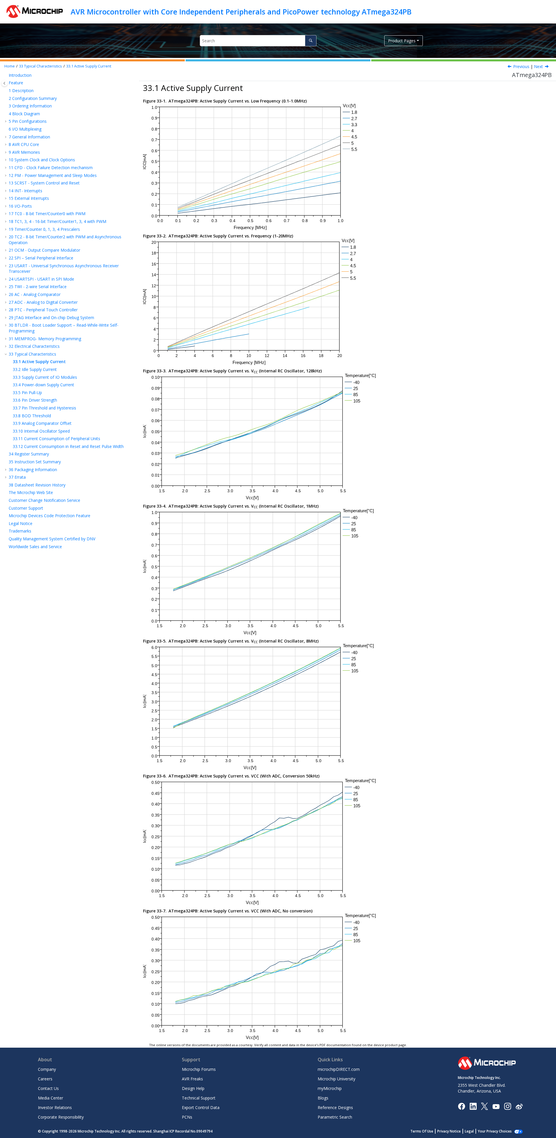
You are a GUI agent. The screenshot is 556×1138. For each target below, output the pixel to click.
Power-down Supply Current (43, 384)
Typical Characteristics (40, 66)
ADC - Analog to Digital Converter (43, 302)
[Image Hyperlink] (496, 1106)
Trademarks (20, 531)
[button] (6, 75)
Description (21, 90)
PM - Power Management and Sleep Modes (53, 175)
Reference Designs (335, 1107)
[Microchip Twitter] (484, 1106)
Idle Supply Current (35, 369)
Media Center (50, 1098)
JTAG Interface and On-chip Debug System (51, 317)
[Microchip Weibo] (519, 1106)
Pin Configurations (28, 121)
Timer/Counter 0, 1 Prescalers (44, 229)
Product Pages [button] (402, 40)
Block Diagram (24, 113)
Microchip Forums (199, 1069)
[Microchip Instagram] (507, 1106)
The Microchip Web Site (31, 492)
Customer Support (26, 508)
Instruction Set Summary (35, 461)
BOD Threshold (32, 415)
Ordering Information (30, 106)
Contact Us (48, 1088)
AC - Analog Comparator (35, 294)
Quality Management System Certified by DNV (52, 538)
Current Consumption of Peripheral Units (56, 438)
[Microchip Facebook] (461, 1106)
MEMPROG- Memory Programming (45, 338)
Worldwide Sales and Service (35, 546)
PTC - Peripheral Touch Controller (43, 309)
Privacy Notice (449, 1131)
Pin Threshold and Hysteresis (44, 408)
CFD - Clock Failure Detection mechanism (51, 167)
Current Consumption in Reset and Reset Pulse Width (68, 446)
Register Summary (29, 454)
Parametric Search (335, 1117)
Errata (17, 477)
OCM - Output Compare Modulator (44, 250)
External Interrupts (29, 198)
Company (47, 1069)
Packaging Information (33, 469)
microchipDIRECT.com (339, 1069)
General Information (29, 137)
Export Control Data (201, 1107)
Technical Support (198, 1098)
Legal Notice (20, 523)
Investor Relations (55, 1107)
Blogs (323, 1098)
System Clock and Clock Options (42, 159)
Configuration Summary (33, 98)
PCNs (187, 1117)
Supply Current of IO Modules (45, 377)
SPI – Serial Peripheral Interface (41, 258)
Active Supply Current (88, 66)
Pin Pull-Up (27, 392)
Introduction (20, 75)
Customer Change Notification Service (44, 500)
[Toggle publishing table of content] (4, 83)
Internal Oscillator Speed (41, 431)
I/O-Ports (20, 206)
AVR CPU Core (24, 144)
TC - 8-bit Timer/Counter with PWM (47, 213)
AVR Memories (24, 152)
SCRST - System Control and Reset (44, 183)
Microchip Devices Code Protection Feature (49, 515)
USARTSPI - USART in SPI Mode (41, 279)
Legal (469, 1131)
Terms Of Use (421, 1131)
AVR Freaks (192, 1079)
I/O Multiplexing (25, 129)
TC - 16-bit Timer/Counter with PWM (57, 221)
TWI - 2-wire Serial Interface (38, 286)
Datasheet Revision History (37, 485)
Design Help (193, 1088)
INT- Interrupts (25, 190)
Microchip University (336, 1079)
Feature (16, 82)
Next (538, 66)
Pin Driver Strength (35, 400)
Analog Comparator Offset (42, 423)
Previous (521, 66)
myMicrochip (330, 1088)
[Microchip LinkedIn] (473, 1106)
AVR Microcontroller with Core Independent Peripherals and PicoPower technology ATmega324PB (241, 11)
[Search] (310, 40)
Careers (45, 1079)
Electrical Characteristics (34, 346)
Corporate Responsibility (61, 1117)
